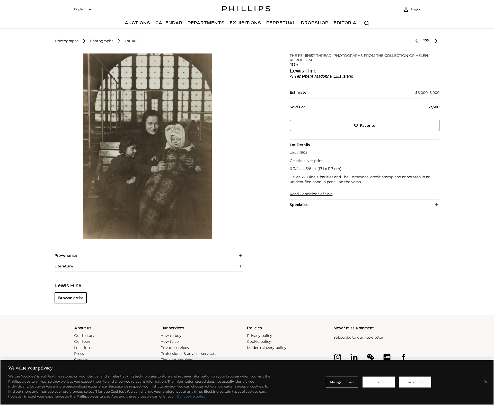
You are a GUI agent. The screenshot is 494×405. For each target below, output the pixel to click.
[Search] (367, 23)
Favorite (367, 125)
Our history (84, 335)
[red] (387, 357)
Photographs (66, 41)
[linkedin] (354, 357)
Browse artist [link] (70, 297)
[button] (145, 146)
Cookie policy (259, 341)
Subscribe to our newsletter (358, 337)
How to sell (171, 341)
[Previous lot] (416, 40)
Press (79, 353)
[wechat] (370, 357)
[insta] (337, 357)
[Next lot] (435, 40)
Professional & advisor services (188, 353)
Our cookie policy (191, 396)
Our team (83, 341)
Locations (83, 347)
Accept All (415, 382)
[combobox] (83, 9)
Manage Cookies (342, 382)
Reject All (379, 382)
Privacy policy (259, 335)
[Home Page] (246, 9)
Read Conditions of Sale (311, 194)
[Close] (485, 382)
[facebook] (403, 357)
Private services (175, 347)
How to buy (171, 335)
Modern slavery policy (266, 347)
